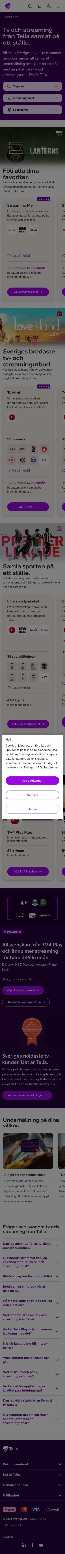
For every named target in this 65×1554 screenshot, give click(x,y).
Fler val (32, 809)
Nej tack (32, 795)
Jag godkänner (32, 780)
